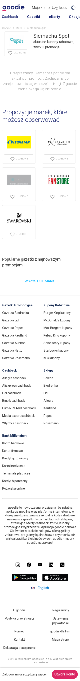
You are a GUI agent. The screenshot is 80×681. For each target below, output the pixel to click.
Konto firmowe (12, 451)
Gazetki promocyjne (17, 305)
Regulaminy (60, 610)
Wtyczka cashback (15, 423)
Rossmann (51, 423)
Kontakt (19, 639)
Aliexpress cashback (16, 385)
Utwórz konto (64, 674)
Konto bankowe (13, 443)
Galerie (48, 378)
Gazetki (33, 17)
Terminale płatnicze (16, 473)
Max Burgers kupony (58, 328)
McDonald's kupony (57, 320)
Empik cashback (13, 400)
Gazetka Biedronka (15, 313)
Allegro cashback (14, 378)
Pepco (48, 415)
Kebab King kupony (57, 335)
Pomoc (19, 631)
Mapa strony (61, 639)
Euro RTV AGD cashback (19, 408)
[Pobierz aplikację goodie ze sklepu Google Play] (25, 580)
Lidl (46, 393)
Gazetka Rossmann (16, 358)
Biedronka (51, 385)
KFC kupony (52, 358)
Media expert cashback (18, 415)
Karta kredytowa (13, 466)
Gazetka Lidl (10, 320)
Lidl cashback (11, 393)
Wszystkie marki (40, 281)
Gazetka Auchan (14, 343)
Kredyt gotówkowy (15, 458)
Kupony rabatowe (57, 305)
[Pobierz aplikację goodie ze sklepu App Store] (55, 580)
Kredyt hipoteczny (15, 481)
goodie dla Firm (60, 631)
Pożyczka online (13, 488)
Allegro (49, 400)
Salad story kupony (57, 343)
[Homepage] (13, 7)
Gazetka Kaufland (14, 335)
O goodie (19, 610)
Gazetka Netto (12, 350)
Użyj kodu (59, 8)
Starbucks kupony (56, 350)
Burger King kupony (57, 313)
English (43, 588)
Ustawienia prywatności (60, 621)
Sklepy (48, 370)
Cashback (10, 17)
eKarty (54, 17)
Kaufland (50, 408)
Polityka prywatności (19, 618)
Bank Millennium (14, 435)
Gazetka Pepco (13, 328)
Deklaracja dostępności (19, 648)
